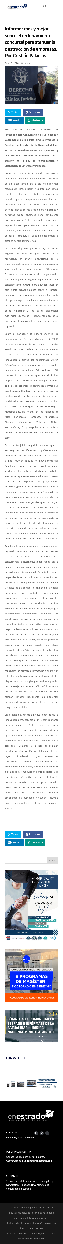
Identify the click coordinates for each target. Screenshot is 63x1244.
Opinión (25, 63)
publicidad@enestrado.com (37, 1160)
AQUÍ (33, 1184)
